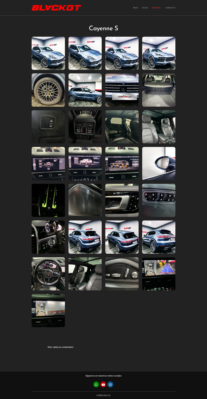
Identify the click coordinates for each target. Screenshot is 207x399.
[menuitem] (136, 8)
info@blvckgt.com (104, 395)
